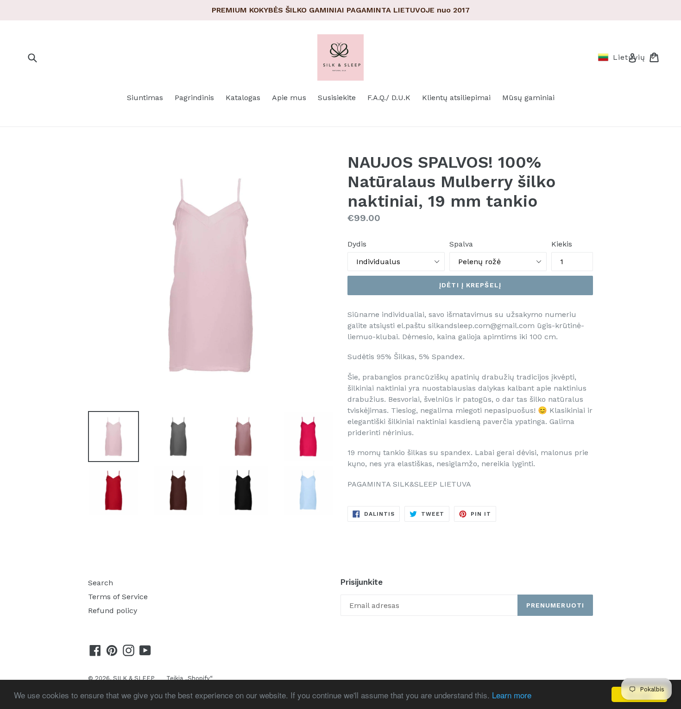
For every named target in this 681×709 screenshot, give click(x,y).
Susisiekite (337, 97)
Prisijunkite (361, 582)
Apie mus (289, 97)
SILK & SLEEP (134, 678)
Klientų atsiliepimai (456, 97)
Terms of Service (118, 596)
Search (100, 582)
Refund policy (112, 610)
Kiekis (561, 244)
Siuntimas (145, 97)
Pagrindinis (194, 97)
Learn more (511, 695)
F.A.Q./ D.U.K (388, 97)
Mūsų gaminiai (528, 97)
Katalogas (243, 97)
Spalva (461, 244)
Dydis (356, 244)
